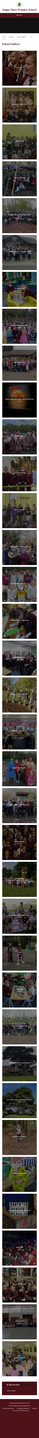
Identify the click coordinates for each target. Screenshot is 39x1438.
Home (3, 37)
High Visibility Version (8, 1408)
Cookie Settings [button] (24, 1410)
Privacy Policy (16, 1410)
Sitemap (34, 1408)
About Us (11, 37)
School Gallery (22, 37)
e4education (26, 1406)
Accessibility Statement (23, 1408)
